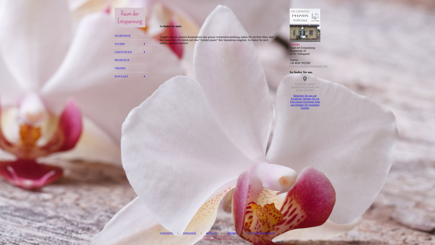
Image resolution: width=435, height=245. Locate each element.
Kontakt (121, 76)
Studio (120, 44)
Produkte (122, 60)
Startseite (123, 35)
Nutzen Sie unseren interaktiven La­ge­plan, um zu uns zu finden (305, 86)
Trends (120, 68)
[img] (130, 17)
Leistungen (123, 52)
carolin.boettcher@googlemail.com (308, 66)
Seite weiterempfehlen (261, 233)
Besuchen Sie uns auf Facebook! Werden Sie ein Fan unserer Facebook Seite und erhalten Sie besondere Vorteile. (305, 101)
